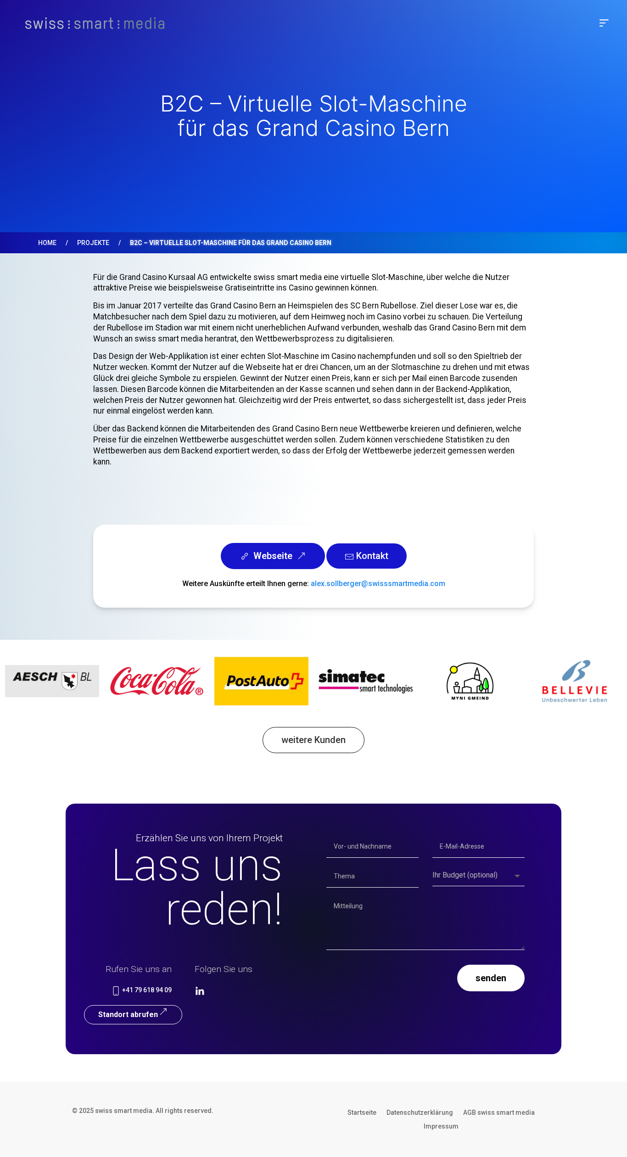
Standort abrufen (128, 1014)
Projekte (93, 242)
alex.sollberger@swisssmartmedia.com (378, 583)
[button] (604, 23)
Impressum (441, 1126)
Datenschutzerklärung (419, 1112)
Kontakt (371, 555)
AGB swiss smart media (499, 1112)
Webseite (272, 555)
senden (491, 978)
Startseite (361, 1112)
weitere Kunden (313, 739)
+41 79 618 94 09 (146, 990)
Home (47, 242)
